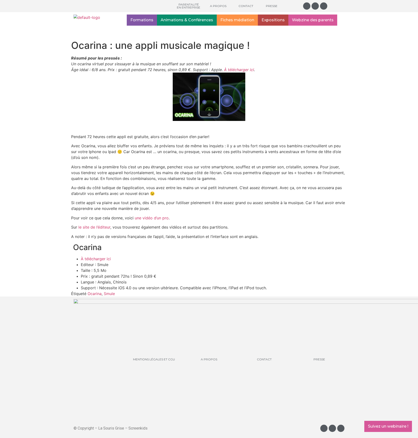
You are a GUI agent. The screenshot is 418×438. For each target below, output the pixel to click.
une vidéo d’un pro (152, 217)
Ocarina (95, 293)
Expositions (273, 20)
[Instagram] (306, 6)
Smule (109, 293)
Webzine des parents (313, 20)
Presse (271, 6)
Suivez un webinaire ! (388, 426)
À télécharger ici (239, 69)
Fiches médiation (237, 20)
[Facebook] (315, 6)
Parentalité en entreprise (188, 6)
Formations (141, 20)
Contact (246, 6)
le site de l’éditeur (94, 227)
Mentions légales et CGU (154, 359)
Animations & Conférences (187, 20)
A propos (218, 6)
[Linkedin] (323, 6)
